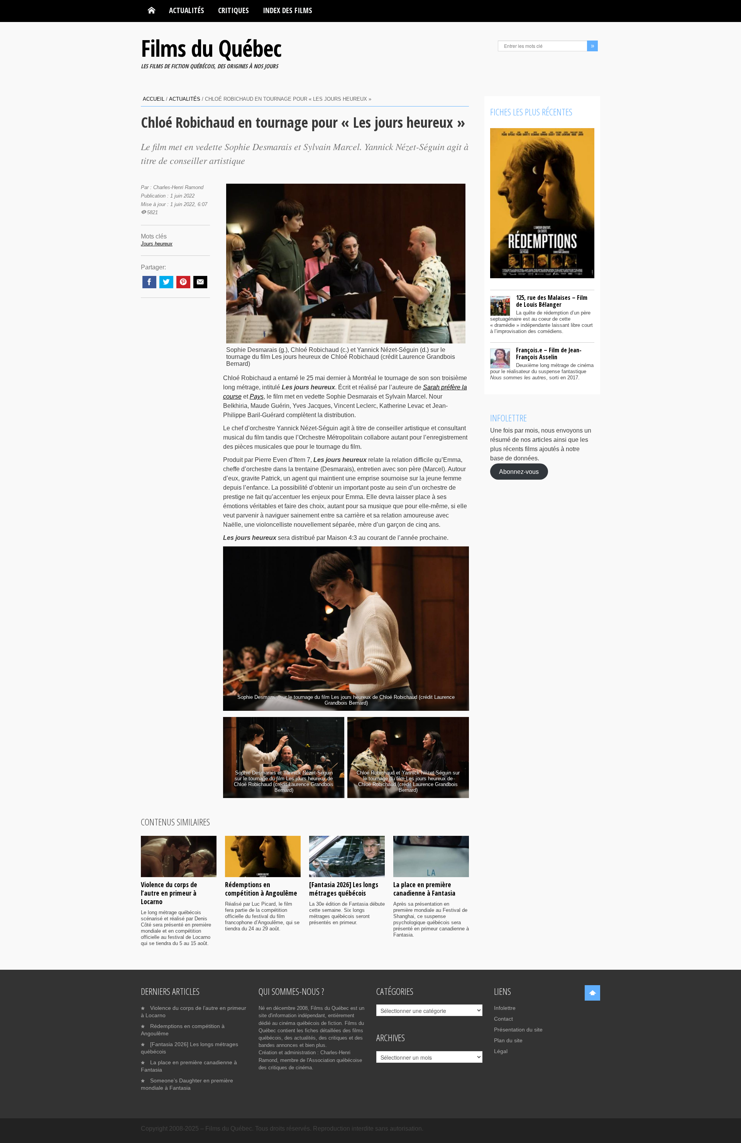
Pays (257, 396)
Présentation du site (518, 1029)
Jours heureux (157, 244)
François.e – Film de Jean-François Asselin (549, 353)
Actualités (186, 10)
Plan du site (508, 1040)
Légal (501, 1051)
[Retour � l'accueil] (151, 10)
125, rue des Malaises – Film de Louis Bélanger (551, 301)
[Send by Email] (200, 282)
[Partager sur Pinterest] (183, 282)
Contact (503, 1019)
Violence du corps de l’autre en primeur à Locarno (169, 893)
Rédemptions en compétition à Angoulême (261, 889)
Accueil (153, 99)
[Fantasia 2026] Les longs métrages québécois (343, 889)
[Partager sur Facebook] (149, 282)
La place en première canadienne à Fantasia (424, 889)
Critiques (233, 10)
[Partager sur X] (166, 282)
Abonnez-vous (519, 471)
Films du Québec (211, 47)
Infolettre (505, 1008)
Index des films (287, 10)
